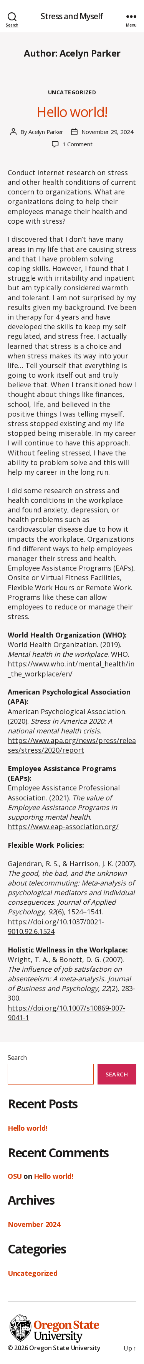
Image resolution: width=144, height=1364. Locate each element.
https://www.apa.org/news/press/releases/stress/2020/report (72, 745)
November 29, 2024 (107, 132)
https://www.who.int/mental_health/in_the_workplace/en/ (71, 668)
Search (17, 1057)
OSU (15, 1176)
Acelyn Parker (45, 132)
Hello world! (71, 111)
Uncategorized (72, 92)
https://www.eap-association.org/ (63, 826)
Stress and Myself (72, 16)
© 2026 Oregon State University (54, 1348)
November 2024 (34, 1224)
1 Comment (78, 144)
